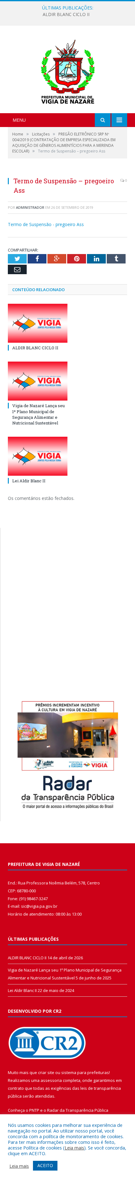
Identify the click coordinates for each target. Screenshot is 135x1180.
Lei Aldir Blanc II (29, 481)
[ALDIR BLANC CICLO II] (38, 323)
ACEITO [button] (45, 1165)
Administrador (30, 207)
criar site (46, 1072)
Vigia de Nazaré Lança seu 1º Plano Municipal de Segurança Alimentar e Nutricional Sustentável (38, 414)
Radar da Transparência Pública (77, 1110)
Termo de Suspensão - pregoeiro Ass (46, 224)
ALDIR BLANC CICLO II (66, 14)
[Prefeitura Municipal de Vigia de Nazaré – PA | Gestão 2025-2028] (67, 70)
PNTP (34, 1110)
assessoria (51, 1080)
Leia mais (74, 1147)
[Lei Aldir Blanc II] (38, 456)
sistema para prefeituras (85, 1072)
